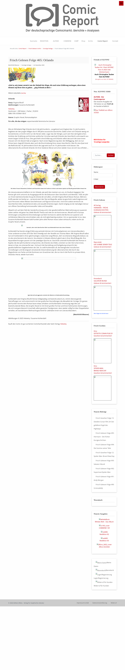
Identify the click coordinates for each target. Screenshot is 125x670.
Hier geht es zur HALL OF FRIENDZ (104, 79)
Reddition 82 (104, 534)
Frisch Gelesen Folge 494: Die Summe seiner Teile (104, 446)
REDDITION (44, 41)
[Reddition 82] (104, 532)
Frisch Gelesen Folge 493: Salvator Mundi (104, 462)
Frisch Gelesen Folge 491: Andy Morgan (104, 478)
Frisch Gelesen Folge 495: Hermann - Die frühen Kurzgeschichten (104, 436)
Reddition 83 (104, 541)
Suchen (110, 155)
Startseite (33, 41)
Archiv (90, 41)
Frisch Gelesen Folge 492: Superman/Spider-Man (104, 470)
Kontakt (115, 41)
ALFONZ (56, 41)
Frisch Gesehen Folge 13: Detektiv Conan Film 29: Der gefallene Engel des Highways (104, 423)
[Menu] (121, 3)
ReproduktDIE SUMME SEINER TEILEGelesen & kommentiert (103, 244)
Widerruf (114, 603)
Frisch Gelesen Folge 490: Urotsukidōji (104, 486)
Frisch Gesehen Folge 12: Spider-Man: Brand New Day (104, 454)
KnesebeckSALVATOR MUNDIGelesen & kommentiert (102, 280)
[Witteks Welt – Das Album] (104, 519)
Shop (83, 41)
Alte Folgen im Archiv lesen (101, 313)
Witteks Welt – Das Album (104, 522)
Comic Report (103, 41)
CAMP (76, 41)
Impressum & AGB (83, 603)
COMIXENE (67, 41)
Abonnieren (99, 187)
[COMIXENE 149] (104, 525)
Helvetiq (11, 109)
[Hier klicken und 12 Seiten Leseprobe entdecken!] (104, 123)
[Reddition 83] (104, 538)
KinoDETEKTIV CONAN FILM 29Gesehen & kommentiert (103, 333)
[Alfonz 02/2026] (104, 544)
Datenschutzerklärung (99, 603)
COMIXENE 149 (104, 528)
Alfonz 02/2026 (104, 547)
